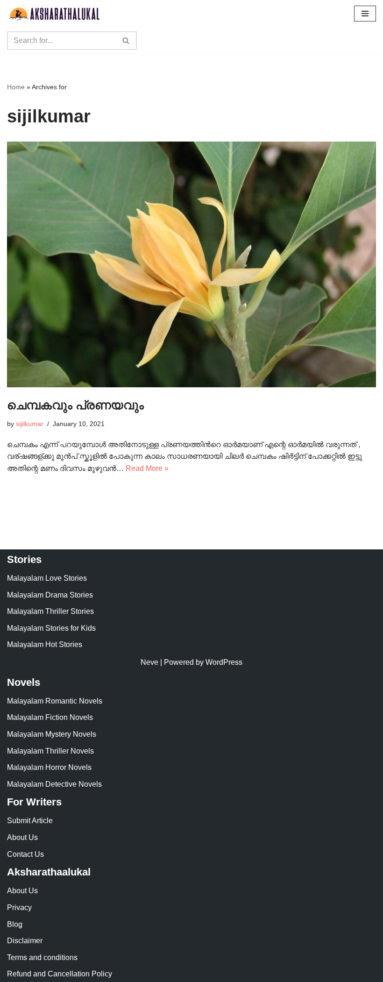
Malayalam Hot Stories (44, 644)
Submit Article (30, 821)
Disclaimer (25, 941)
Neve (149, 662)
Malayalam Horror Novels (49, 767)
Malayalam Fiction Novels (50, 717)
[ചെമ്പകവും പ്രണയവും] (191, 265)
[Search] (126, 40)
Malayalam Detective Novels (54, 784)
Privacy (19, 907)
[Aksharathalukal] (53, 14)
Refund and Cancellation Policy (59, 974)
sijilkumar (29, 423)
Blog (14, 924)
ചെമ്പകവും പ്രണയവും (75, 405)
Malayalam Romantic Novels (54, 701)
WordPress (224, 662)
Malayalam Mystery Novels (51, 734)
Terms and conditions (42, 957)
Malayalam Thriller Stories (50, 611)
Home (16, 87)
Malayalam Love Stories (47, 578)
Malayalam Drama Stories (50, 595)
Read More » (147, 468)
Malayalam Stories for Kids (51, 628)
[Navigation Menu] (365, 13)
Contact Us (25, 854)
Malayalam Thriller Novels (50, 751)
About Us (22, 837)
